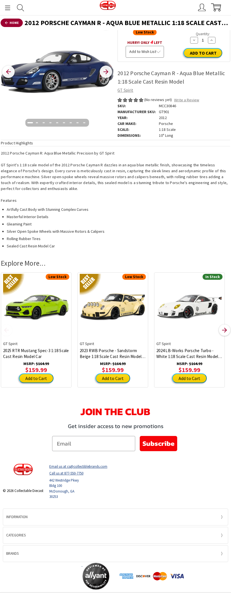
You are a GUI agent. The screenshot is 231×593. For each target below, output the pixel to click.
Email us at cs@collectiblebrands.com (78, 466)
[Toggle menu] (5, 7)
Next (224, 330)
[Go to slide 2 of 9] (37, 123)
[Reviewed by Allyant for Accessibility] (96, 576)
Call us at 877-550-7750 (66, 473)
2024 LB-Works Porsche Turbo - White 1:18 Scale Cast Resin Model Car (187, 353)
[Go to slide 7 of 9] (70, 123)
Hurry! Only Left (144, 42)
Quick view (36, 302)
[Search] (20, 7)
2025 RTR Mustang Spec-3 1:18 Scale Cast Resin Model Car (36, 353)
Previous (6, 330)
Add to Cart (36, 378)
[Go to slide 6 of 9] (64, 123)
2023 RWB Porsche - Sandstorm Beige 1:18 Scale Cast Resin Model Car (110, 353)
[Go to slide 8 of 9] (77, 123)
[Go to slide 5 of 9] (57, 123)
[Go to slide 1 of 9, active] (30, 123)
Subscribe (158, 443)
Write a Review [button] (186, 99)
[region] (57, 71)
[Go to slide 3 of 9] (43, 123)
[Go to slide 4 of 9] (50, 123)
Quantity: (203, 34)
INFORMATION (17, 516)
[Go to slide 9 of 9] (84, 123)
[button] (60, 576)
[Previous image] (8, 72)
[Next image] (106, 72)
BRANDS (12, 553)
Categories (16, 535)
